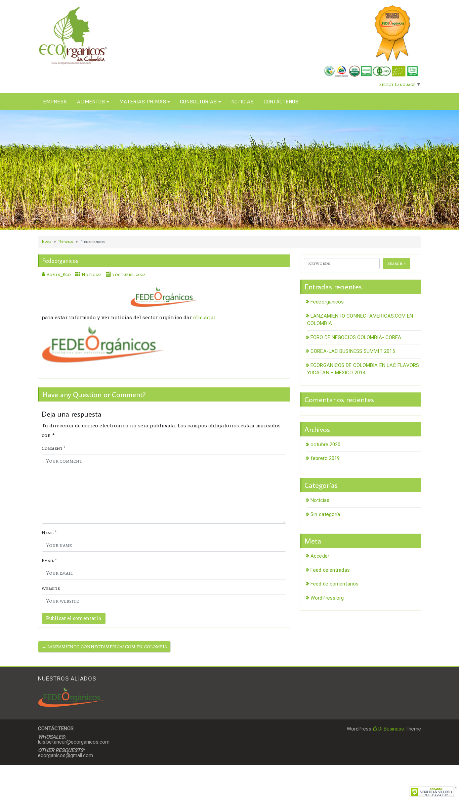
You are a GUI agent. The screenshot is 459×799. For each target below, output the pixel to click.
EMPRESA (55, 101)
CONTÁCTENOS (281, 101)
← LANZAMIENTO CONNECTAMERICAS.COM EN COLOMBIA (104, 647)
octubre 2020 (325, 444)
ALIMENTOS (91, 101)
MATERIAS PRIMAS (142, 101)
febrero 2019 (325, 458)
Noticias (65, 241)
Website (51, 588)
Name (49, 532)
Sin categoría (325, 514)
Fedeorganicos (327, 302)
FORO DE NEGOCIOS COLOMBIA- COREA (355, 337)
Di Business (390, 729)
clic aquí (204, 317)
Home (46, 241)
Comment (54, 448)
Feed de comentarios (334, 584)
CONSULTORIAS (198, 101)
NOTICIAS (242, 101)
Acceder (319, 556)
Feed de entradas (330, 570)
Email (49, 560)
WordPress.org (327, 598)
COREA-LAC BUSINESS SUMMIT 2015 (352, 351)
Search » (396, 263)
